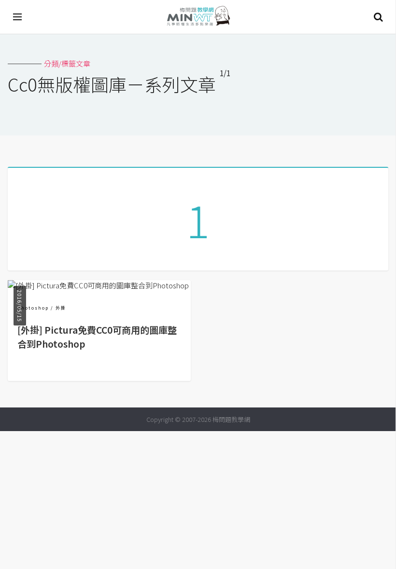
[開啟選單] (18, 17)
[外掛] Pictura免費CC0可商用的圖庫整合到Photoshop (97, 337)
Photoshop (33, 308)
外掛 (61, 308)
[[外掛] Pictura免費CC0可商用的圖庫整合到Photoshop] (98, 285)
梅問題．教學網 (198, 17)
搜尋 (378, 17)
